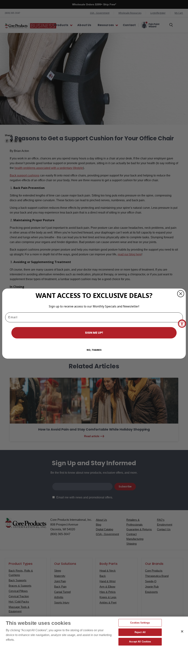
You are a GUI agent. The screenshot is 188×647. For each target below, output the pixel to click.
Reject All (140, 632)
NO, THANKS (94, 349)
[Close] (182, 631)
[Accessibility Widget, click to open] (182, 323)
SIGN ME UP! (94, 333)
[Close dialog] (180, 293)
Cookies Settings (140, 622)
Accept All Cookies (140, 641)
